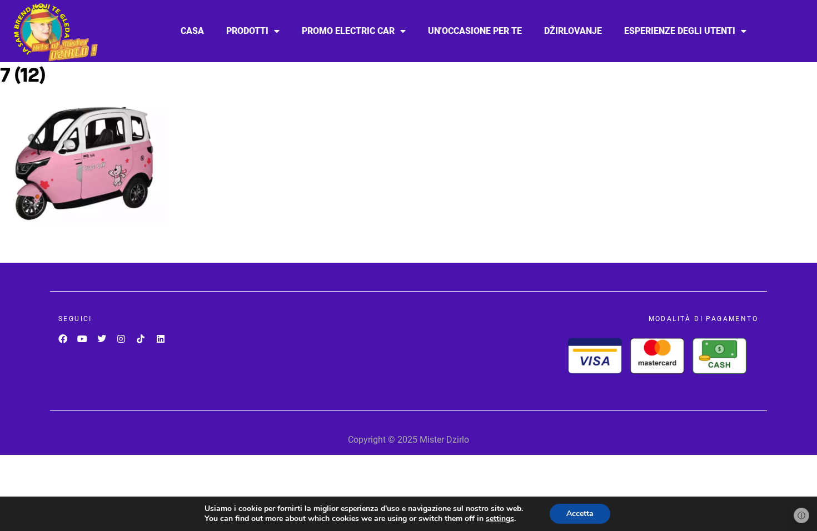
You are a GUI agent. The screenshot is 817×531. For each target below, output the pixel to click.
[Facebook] (62, 339)
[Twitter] (101, 339)
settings (500, 519)
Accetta (580, 513)
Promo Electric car (348, 31)
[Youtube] (82, 339)
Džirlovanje (573, 31)
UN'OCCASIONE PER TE (475, 31)
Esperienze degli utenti (679, 31)
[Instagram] (121, 339)
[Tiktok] (141, 339)
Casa (192, 31)
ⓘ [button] (801, 515)
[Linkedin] (160, 339)
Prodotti (247, 31)
